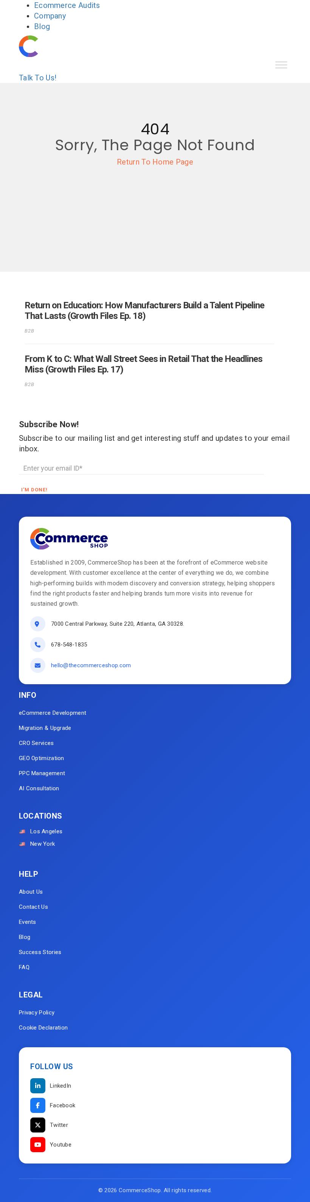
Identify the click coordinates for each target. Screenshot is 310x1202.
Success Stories (40, 952)
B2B (29, 331)
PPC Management (42, 773)
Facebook (62, 1105)
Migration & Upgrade (45, 728)
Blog (42, 26)
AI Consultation (39, 788)
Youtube (60, 1144)
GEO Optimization (41, 758)
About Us (31, 891)
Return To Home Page (155, 161)
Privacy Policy (36, 1012)
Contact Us (33, 906)
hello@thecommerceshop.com (91, 665)
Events (27, 922)
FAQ (24, 967)
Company (50, 15)
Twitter (59, 1125)
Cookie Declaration (43, 1027)
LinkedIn (60, 1085)
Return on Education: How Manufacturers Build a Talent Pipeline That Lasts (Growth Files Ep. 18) (144, 310)
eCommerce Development (52, 713)
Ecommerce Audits (67, 5)
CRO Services (36, 743)
